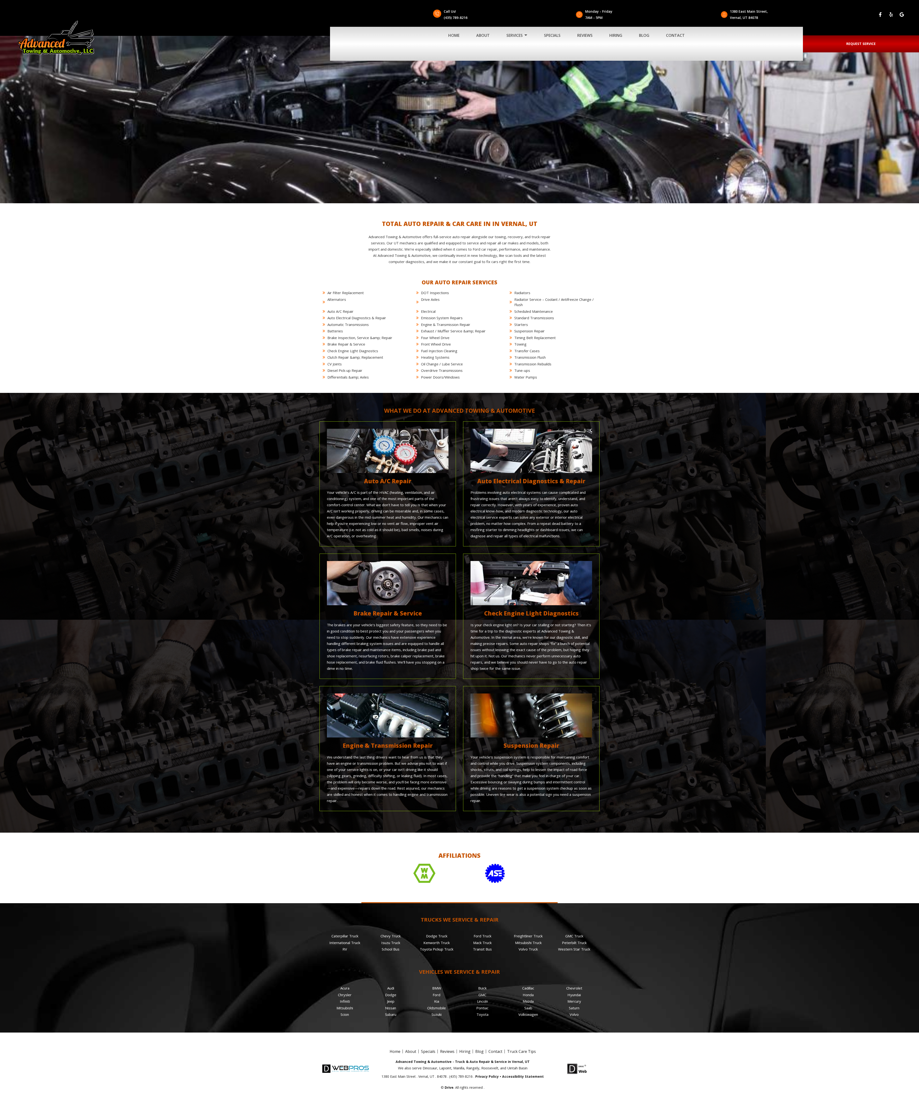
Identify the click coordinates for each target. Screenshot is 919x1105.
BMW (436, 988)
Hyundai (574, 994)
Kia (436, 1001)
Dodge (390, 994)
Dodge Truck (436, 936)
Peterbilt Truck (574, 942)
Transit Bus (482, 949)
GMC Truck (574, 936)
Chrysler (345, 994)
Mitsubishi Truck (528, 942)
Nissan (390, 1008)
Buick (482, 988)
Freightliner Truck (528, 936)
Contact (675, 35)
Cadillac (528, 988)
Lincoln (482, 1001)
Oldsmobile (436, 1008)
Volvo (574, 1014)
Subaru (390, 1014)
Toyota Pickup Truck (436, 949)
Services (515, 35)
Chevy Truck (391, 936)
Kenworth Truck (436, 942)
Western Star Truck (574, 949)
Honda (528, 994)
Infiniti (345, 1001)
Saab (528, 1008)
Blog (644, 35)
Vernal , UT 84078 (744, 17)
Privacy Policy (487, 1076)
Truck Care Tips (521, 1051)
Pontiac (482, 1008)
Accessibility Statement (523, 1076)
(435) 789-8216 (455, 17)
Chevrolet (574, 988)
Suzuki (436, 1014)
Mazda (528, 1001)
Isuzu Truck (390, 942)
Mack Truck (482, 942)
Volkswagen (528, 1014)
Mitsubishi (344, 1008)
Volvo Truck (528, 949)
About (483, 35)
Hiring (615, 35)
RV (344, 949)
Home (454, 35)
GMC (482, 994)
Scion (345, 1014)
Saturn (574, 1008)
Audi (390, 988)
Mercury (574, 1001)
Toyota (482, 1014)
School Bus (390, 949)
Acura (344, 988)
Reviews (585, 35)
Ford (436, 994)
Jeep (390, 1001)
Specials (552, 35)
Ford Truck (482, 936)
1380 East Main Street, (749, 11)
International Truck (344, 942)
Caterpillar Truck (344, 936)
